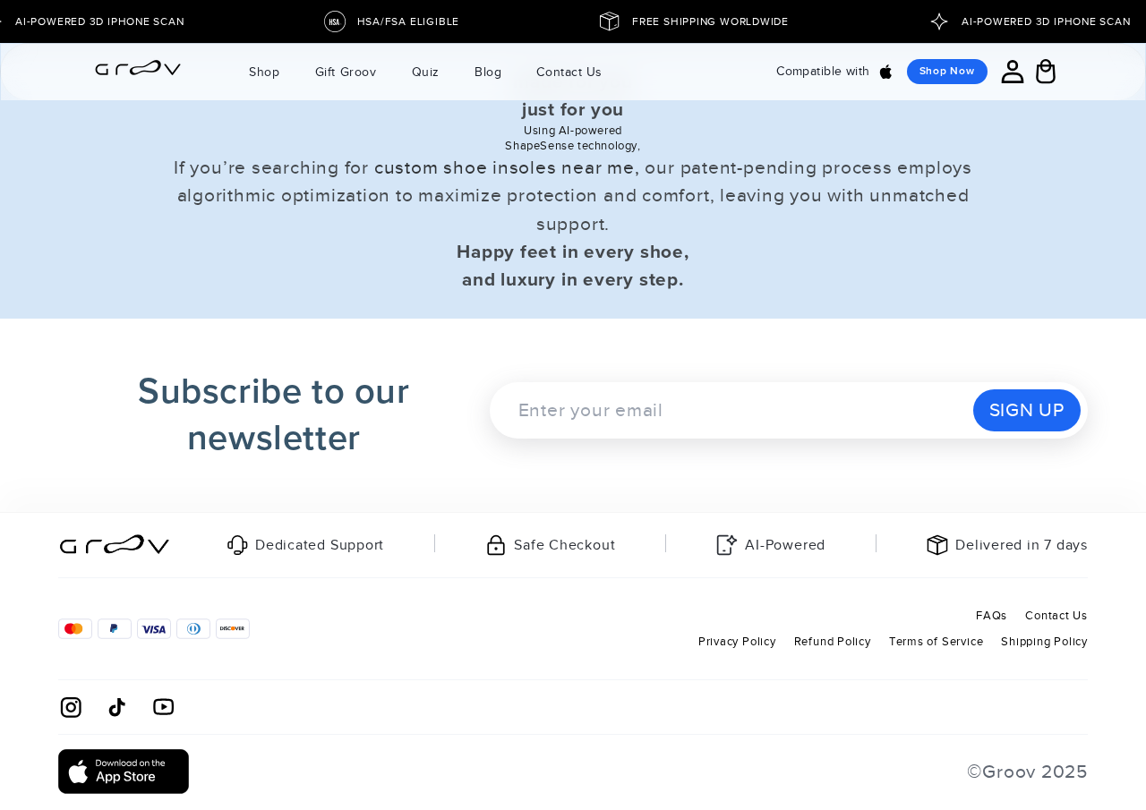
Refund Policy (832, 641)
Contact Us (1056, 615)
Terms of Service (936, 641)
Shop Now (947, 71)
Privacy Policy (737, 641)
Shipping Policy (1044, 641)
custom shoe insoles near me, (507, 167)
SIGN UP (1027, 410)
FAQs (991, 615)
